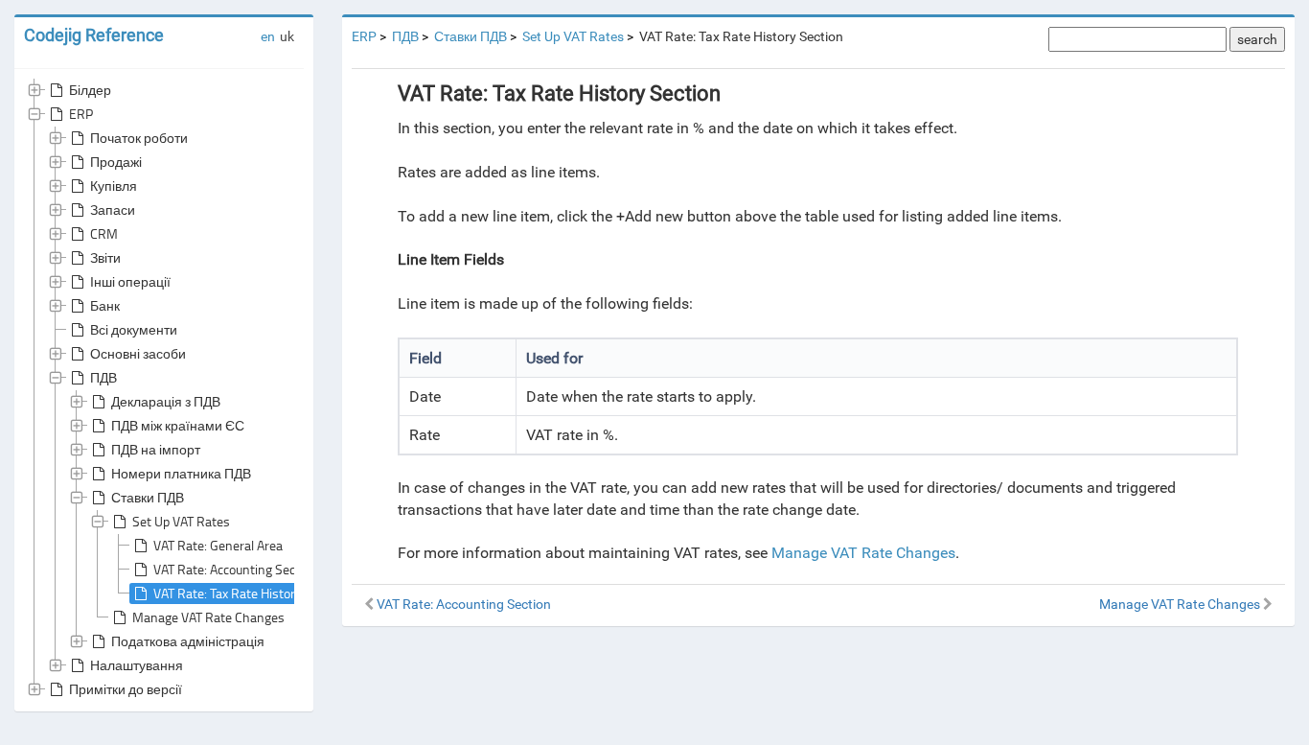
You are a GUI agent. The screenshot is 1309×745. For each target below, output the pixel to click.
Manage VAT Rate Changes (208, 617)
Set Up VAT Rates (181, 521)
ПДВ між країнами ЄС (177, 425)
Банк (105, 305)
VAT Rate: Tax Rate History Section (250, 593)
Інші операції (130, 281)
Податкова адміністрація (187, 641)
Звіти (105, 257)
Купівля (113, 185)
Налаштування (136, 665)
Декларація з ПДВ (165, 401)
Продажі (116, 161)
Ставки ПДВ (147, 497)
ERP (81, 114)
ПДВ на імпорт (155, 449)
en (268, 36)
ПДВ (103, 377)
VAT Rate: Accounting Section (235, 569)
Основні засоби (138, 353)
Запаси (112, 209)
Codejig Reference (94, 35)
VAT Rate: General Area (218, 545)
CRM (104, 233)
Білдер (90, 90)
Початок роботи (139, 137)
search (1257, 39)
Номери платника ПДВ (181, 473)
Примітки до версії (125, 689)
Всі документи (133, 329)
